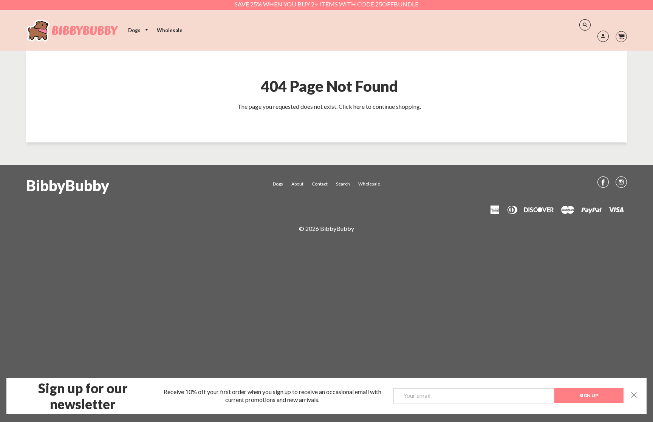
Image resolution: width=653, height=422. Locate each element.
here (359, 106)
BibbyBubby (67, 185)
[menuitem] (138, 30)
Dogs (135, 30)
